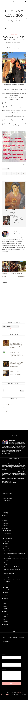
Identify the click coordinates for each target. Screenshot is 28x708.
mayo (6, 548)
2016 (5, 606)
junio (6, 546)
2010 (5, 622)
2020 (5, 528)
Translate (13, 329)
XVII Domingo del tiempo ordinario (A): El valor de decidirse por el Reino (16, 373)
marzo (6, 590)
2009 (5, 624)
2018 (5, 601)
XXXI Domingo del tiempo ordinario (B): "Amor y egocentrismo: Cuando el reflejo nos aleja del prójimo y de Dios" (16, 344)
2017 (5, 603)
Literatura (14, 34)
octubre (7, 535)
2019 (5, 598)
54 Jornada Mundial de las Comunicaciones (14, 553)
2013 (5, 614)
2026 (5, 513)
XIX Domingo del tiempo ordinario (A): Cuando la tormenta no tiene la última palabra (16, 354)
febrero (7, 592)
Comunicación (6, 641)
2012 (5, 616)
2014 (5, 611)
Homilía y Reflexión (14, 13)
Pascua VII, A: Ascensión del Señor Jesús (13, 556)
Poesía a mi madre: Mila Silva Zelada (13, 566)
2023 (5, 520)
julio (6, 543)
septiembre (7, 538)
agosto (6, 541)
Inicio (4, 637)
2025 (5, 515)
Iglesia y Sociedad (7, 498)
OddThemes (15, 696)
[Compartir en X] (9, 173)
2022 (5, 523)
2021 (5, 525)
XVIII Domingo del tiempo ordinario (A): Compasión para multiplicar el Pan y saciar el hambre (16, 364)
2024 (5, 518)
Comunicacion (6, 500)
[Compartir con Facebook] (4, 173)
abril (6, 587)
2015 (5, 609)
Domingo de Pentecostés (10, 551)
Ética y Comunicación (9, 411)
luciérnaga (12, 440)
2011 (5, 619)
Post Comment (17, 42)
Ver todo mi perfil (6, 453)
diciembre (7, 530)
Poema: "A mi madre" (9, 573)
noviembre (7, 533)
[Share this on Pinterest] (14, 173)
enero (6, 595)
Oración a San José (8, 584)
